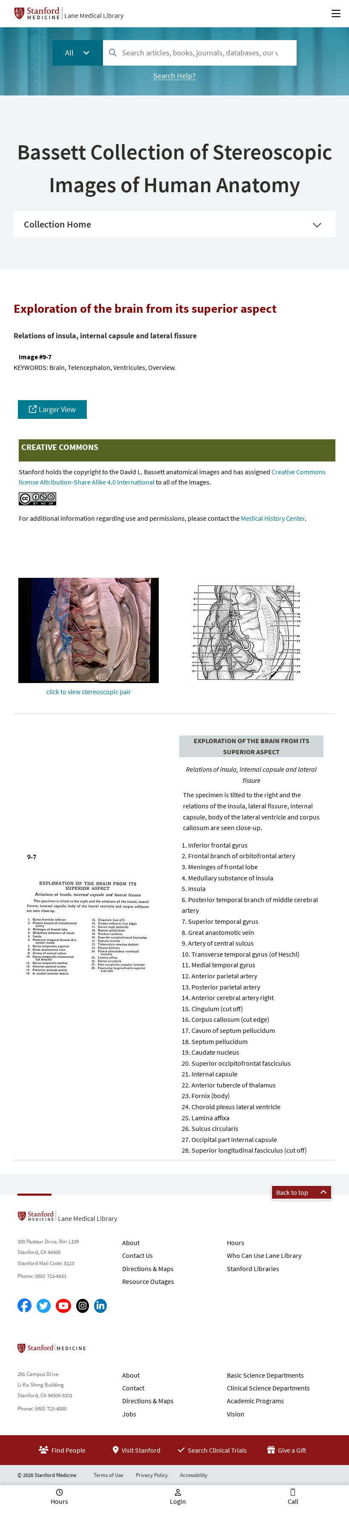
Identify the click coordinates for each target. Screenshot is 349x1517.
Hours (235, 1242)
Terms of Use (108, 1475)
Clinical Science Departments (268, 1388)
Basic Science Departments (265, 1375)
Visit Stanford (140, 1450)
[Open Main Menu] (336, 13)
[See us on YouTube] (63, 1306)
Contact (133, 1388)
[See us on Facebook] (24, 1305)
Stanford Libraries (253, 1268)
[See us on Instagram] (82, 1306)
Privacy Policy (152, 1475)
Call (293, 1501)
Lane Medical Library (93, 15)
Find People (68, 1450)
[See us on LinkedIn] (100, 1306)
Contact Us (137, 1255)
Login (178, 1501)
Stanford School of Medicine (100, 1351)
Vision (235, 1414)
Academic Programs (255, 1400)
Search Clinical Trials (216, 1450)
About (131, 1242)
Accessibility (193, 1475)
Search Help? (174, 76)
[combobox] (200, 52)
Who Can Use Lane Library (264, 1255)
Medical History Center (273, 518)
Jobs (129, 1414)
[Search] (113, 53)
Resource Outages (148, 1281)
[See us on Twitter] (44, 1306)
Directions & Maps (148, 1268)
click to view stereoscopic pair (88, 691)
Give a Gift (291, 1450)
